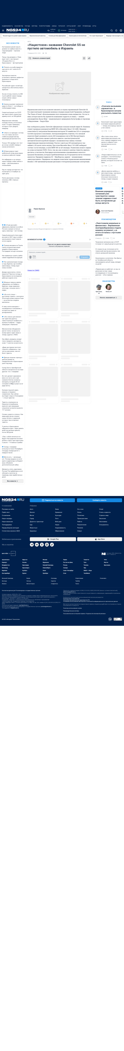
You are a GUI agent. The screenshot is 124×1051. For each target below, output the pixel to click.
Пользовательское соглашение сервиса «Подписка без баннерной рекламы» (84, 613)
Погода (27, 26)
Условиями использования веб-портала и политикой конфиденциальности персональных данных (90, 601)
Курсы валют (71, 26)
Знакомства (19, 26)
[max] (47, 545)
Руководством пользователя (71, 598)
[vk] (37, 545)
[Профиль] (121, 30)
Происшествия (82, 518)
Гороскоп (61, 26)
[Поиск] (111, 30)
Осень (79, 512)
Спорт (101, 509)
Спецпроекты (104, 525)
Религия (80, 528)
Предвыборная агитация (10, 528)
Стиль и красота (104, 512)
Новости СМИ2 (33, 270)
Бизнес (32, 512)
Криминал (58, 512)
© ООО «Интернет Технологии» (11, 619)
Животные (33, 528)
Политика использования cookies (72, 608)
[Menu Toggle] (3, 30)
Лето (57, 518)
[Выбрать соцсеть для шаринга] (89, 58)
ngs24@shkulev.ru (24, 605)
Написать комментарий (41, 58)
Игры (94, 26)
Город (32, 518)
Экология (102, 518)
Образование (59, 531)
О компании (6, 515)
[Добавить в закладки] (84, 58)
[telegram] (32, 545)
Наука (57, 525)
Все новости (12, 43)
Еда (31, 525)
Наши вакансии (7, 521)
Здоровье (33, 531)
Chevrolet (31, 216)
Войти (34, 258)
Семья (79, 531)
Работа (79, 521)
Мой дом (58, 521)
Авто (31, 509)
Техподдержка (7, 525)
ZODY (79, 26)
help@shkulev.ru (14, 608)
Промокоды (87, 26)
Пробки (62, 30)
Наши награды (7, 518)
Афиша (54, 26)
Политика (80, 515)
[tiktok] (52, 545)
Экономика (103, 521)
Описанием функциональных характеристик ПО (76, 600)
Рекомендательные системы (71, 611)
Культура (58, 515)
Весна (32, 515)
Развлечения (81, 525)
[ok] (42, 545)
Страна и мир (103, 515)
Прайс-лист (6, 512)
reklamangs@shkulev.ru (69, 592)
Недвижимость (7, 26)
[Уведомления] (116, 30)
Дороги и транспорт (36, 521)
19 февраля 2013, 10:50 (34, 53)
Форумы (34, 26)
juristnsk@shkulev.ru (46, 606)
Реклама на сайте (8, 509)
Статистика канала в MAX (11, 531)
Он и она (80, 509)
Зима (57, 509)
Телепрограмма (44, 26)
